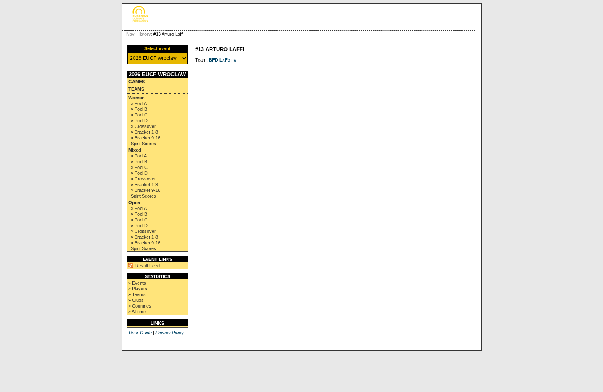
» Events (137, 282)
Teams (136, 89)
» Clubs (136, 300)
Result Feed (147, 265)
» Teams (137, 294)
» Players (137, 288)
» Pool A (139, 103)
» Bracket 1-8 (144, 132)
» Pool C (139, 114)
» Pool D (139, 120)
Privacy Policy (169, 332)
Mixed (134, 150)
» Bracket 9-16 (145, 137)
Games (136, 81)
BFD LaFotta (222, 59)
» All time (137, 311)
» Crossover (143, 126)
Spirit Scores (143, 143)
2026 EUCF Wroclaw (157, 74)
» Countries (139, 305)
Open (134, 202)
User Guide (140, 332)
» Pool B (139, 109)
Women (136, 97)
